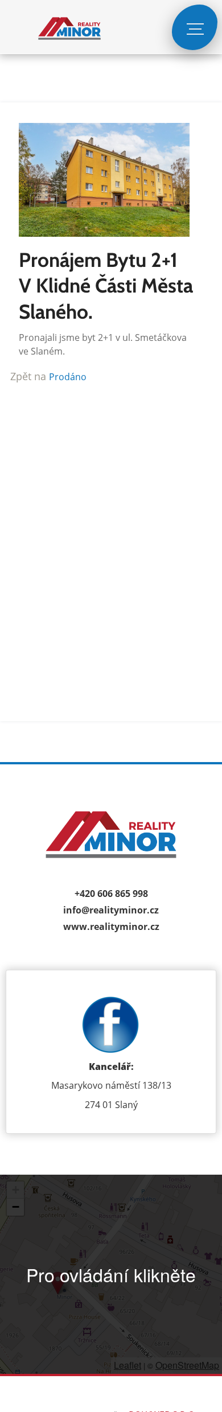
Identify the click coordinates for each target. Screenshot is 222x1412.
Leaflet (127, 1365)
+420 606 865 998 (111, 893)
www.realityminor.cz (111, 926)
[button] (58, 1283)
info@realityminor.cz (111, 910)
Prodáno (68, 377)
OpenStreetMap (187, 1365)
